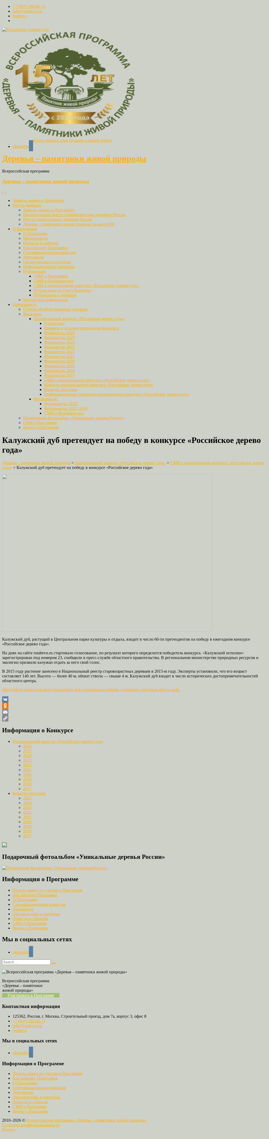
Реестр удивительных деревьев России (57, 219)
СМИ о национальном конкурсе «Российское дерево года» (86, 285)
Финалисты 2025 (59, 337)
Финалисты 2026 (59, 333)
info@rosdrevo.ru (27, 11)
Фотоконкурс (46, 399)
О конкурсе (54, 323)
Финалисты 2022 (59, 351)
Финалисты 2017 (59, 375)
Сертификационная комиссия (49, 252)
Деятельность (25, 304)
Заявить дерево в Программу (38, 200)
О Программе (25, 229)
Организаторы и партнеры (47, 262)
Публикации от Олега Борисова (62, 290)
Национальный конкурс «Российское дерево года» (79, 318)
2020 (27, 774)
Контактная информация (45, 299)
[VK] (134, 699)
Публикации (34, 271)
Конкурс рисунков (60, 389)
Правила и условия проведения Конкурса (81, 328)
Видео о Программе (41, 427)
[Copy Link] (134, 718)
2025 (27, 751)
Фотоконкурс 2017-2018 (65, 408)
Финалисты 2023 (59, 347)
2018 (27, 784)
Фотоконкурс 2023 (60, 403)
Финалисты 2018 (59, 370)
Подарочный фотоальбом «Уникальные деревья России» (74, 418)
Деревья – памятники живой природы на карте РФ (68, 224)
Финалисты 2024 (59, 342)
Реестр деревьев (27, 205)
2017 (27, 788)
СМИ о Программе (51, 276)
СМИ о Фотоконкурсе (53, 281)
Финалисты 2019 (59, 366)
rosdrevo (20, 16)
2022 (27, 765)
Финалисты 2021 (59, 356)
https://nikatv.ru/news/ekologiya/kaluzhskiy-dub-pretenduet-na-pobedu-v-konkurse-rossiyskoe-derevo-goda (90, 689)
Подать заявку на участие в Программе (48, 890)
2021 (27, 769)
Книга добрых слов (50, 140)
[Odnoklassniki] (134, 706)
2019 (27, 779)
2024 (27, 755)
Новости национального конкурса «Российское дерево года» (98, 385)
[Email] (134, 712)
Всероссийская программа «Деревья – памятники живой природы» (86, 1120)
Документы (33, 257)
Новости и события (40, 243)
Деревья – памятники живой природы (74, 158)
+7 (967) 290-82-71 (29, 6)
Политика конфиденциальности (31, 1125)
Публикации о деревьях (55, 295)
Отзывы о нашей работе (90, 140)
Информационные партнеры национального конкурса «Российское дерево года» (116, 394)
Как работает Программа (45, 247)
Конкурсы (32, 314)
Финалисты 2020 (59, 361)
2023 (27, 760)
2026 (27, 746)
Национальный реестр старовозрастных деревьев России (74, 214)
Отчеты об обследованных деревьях (55, 309)
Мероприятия (35, 238)
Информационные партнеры (49, 266)
